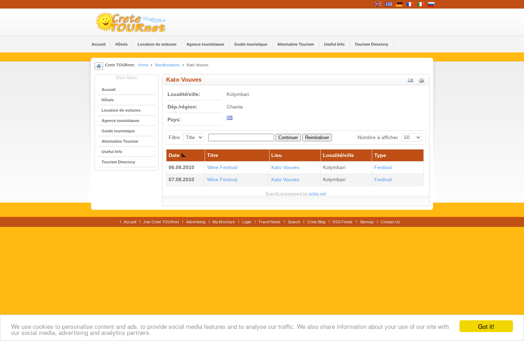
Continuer (288, 137)
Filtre (174, 137)
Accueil (130, 222)
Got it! (486, 326)
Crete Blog (316, 222)
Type (380, 155)
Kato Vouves (285, 167)
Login (246, 222)
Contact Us (390, 222)
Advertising (195, 222)
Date (174, 155)
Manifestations (167, 65)
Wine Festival (222, 167)
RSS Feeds (343, 222)
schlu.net (317, 194)
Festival (383, 167)
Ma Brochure (223, 222)
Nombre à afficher (378, 137)
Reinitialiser (317, 137)
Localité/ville (338, 155)
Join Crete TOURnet (161, 222)
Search (294, 222)
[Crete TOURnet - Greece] (139, 22)
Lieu (276, 155)
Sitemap (367, 222)
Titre (212, 155)
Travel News (269, 222)
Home (143, 65)
